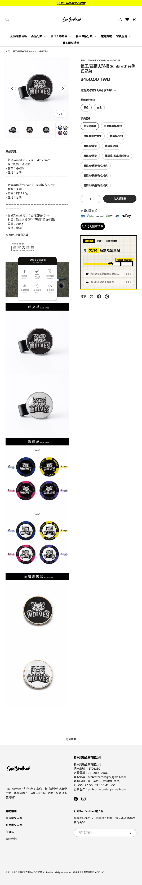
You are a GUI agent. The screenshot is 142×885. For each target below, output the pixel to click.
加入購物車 (120, 198)
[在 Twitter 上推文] (91, 296)
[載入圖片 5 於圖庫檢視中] (29, 130)
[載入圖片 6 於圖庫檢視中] (46, 130)
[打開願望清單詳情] (127, 19)
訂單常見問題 (14, 825)
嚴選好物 (106, 36)
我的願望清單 (71, 43)
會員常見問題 (14, 818)
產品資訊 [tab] (11, 151)
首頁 (8, 52)
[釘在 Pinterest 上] (107, 296)
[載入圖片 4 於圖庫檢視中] (13, 130)
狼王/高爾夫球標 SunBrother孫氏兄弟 (30, 52)
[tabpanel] (37, 433)
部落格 (10, 832)
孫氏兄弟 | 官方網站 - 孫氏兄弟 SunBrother (34, 872)
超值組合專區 (18, 36)
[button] (134, 19)
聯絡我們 (11, 839)
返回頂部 (71, 739)
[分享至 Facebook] (99, 296)
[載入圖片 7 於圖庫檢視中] (62, 130)
